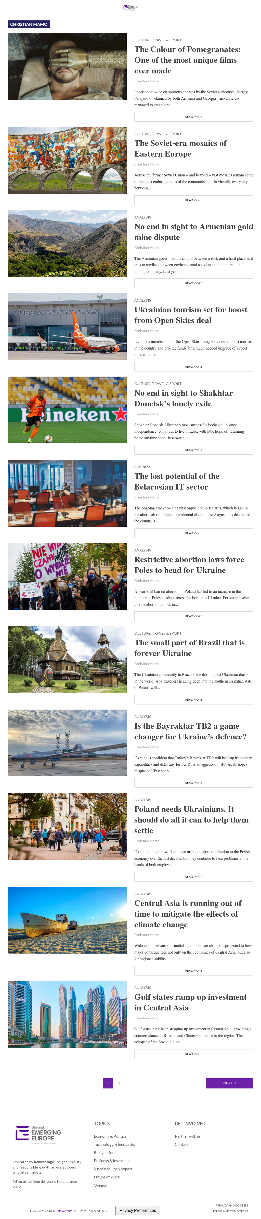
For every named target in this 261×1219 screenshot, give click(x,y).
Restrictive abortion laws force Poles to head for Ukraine (189, 564)
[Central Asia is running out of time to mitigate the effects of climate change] (67, 919)
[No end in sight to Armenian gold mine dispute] (67, 243)
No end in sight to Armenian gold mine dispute (193, 231)
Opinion (100, 1185)
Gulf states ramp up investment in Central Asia (190, 1002)
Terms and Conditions (230, 1211)
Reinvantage (64, 1211)
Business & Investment (113, 1160)
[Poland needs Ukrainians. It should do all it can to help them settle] (67, 825)
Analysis (142, 217)
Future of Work (107, 1177)
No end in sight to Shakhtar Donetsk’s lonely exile (183, 398)
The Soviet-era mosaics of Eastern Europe (180, 148)
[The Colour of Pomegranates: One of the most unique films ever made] (67, 65)
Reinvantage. (44, 1162)
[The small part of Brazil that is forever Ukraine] (67, 659)
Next (228, 1083)
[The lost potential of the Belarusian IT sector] (67, 492)
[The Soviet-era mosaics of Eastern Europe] (67, 159)
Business (142, 467)
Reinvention (104, 1152)
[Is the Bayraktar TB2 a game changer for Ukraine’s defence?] (67, 742)
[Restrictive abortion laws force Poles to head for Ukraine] (67, 576)
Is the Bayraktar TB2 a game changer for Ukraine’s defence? (190, 731)
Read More (193, 117)
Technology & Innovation (115, 1144)
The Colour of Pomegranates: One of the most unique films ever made (187, 60)
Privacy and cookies (232, 1205)
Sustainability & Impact (113, 1168)
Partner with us (188, 1136)
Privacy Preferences (138, 1210)
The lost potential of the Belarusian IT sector (176, 481)
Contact (182, 1144)
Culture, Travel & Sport (158, 40)
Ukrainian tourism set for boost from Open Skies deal (190, 314)
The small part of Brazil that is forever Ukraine (189, 647)
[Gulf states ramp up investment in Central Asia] (67, 1013)
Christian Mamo (146, 81)
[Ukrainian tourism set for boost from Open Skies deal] (67, 326)
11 (153, 1083)
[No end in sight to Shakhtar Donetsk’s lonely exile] (67, 409)
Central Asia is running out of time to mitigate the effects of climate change (188, 913)
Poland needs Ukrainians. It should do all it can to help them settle (191, 819)
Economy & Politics (110, 1136)
